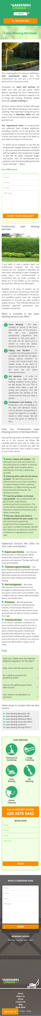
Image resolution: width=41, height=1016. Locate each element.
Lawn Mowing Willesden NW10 (19, 719)
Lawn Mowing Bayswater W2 (18, 713)
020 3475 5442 (22, 20)
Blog (21, 1004)
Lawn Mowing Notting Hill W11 (19, 727)
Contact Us (21, 1002)
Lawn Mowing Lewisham (16, 724)
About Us (20, 996)
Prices (20, 999)
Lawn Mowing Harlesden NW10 (19, 722)
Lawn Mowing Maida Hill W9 (17, 716)
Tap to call (9, 1011)
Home (20, 993)
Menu (21, 14)
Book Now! (21, 1007)
